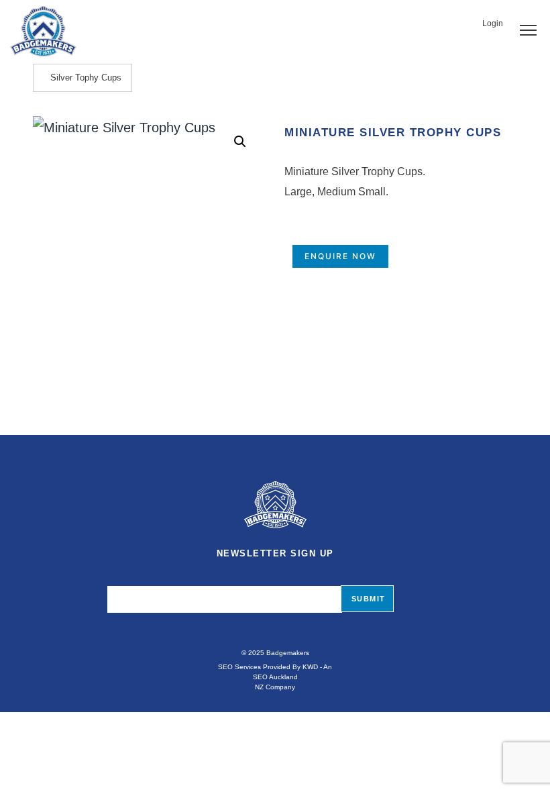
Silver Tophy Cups (85, 77)
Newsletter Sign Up (275, 553)
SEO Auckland (275, 677)
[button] (240, 142)
